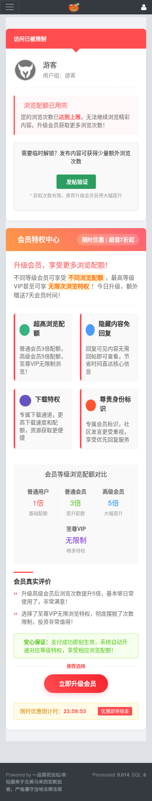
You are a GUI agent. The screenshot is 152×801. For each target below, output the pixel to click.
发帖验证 (77, 181)
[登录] (144, 7)
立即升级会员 (77, 683)
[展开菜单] (9, 7)
